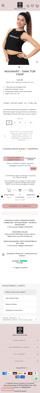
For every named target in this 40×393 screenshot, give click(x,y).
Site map (19, 361)
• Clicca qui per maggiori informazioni (20, 227)
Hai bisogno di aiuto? (19, 347)
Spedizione (19, 82)
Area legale (19, 340)
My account (19, 354)
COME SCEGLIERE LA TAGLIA (20, 103)
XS (9, 123)
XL (31, 123)
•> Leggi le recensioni (20, 268)
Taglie (20, 118)
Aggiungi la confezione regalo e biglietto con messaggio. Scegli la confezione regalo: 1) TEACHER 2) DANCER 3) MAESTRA (21, 136)
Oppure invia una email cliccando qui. (20, 236)
